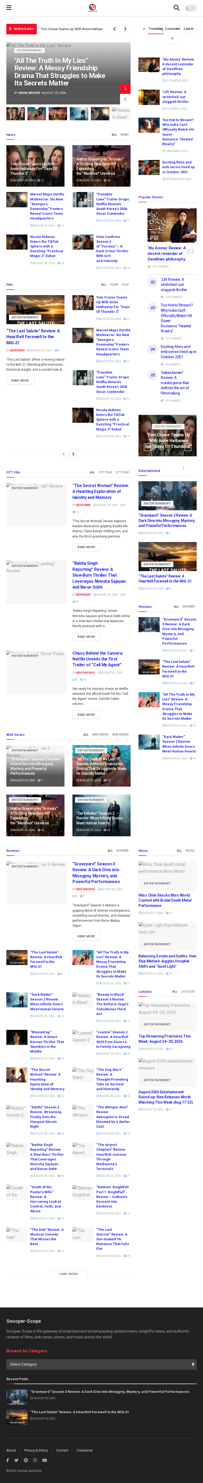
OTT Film (105, 472)
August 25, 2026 (111, 672)
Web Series (100, 734)
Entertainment (29, 50)
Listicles (188, 991)
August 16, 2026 (152, 1109)
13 (108, 780)
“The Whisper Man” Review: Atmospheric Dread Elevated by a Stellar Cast (113, 1116)
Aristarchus (85, 672)
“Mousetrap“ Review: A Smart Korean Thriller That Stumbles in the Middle (47, 1041)
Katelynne (83, 505)
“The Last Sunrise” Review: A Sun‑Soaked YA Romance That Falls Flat (112, 1239)
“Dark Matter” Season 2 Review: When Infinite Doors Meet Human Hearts (99, 818)
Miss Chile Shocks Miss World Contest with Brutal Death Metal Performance (165, 900)
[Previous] (64, 454)
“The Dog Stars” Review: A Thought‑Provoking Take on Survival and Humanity (112, 1079)
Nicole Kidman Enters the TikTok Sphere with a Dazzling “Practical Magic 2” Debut (46, 246)
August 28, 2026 (44, 263)
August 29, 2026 (90, 180)
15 (170, 913)
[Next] (73, 454)
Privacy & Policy (36, 1450)
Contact (62, 1450)
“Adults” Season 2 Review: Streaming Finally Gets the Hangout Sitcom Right (45, 1116)
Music (190, 850)
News (125, 134)
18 (128, 1053)
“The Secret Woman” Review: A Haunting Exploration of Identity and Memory (100, 491)
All (114, 134)
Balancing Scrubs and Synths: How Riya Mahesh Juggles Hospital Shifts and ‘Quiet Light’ (167, 961)
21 (128, 1175)
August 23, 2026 (152, 1049)
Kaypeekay (17, 350)
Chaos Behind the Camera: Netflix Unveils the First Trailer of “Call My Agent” (97, 659)
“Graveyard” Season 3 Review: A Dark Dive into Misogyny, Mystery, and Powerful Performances (167, 520)
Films (114, 284)
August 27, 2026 (110, 1175)
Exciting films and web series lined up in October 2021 (178, 167)
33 (170, 1049)
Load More (68, 1274)
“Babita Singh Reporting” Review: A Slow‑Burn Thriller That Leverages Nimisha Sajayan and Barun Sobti (99, 575)
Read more (20, 380)
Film (125, 284)
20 (128, 1256)
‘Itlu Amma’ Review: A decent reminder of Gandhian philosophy (166, 253)
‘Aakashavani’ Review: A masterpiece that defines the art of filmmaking (175, 382)
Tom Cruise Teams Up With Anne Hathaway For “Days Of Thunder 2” (33, 169)
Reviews (189, 606)
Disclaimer (85, 1450)
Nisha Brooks (29, 93)
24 (77, 601)
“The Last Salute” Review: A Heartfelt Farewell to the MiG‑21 (33, 336)
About (11, 1450)
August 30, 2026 (24, 180)
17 (62, 225)
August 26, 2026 (44, 1218)
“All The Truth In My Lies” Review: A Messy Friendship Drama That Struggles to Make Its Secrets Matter (59, 72)
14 (108, 180)
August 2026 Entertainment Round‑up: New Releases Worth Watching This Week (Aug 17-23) (166, 1097)
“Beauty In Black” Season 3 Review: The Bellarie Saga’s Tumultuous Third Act (112, 1004)
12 (42, 180)
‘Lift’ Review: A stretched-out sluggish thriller (175, 96)
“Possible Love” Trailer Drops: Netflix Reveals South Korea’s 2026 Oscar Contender (113, 203)
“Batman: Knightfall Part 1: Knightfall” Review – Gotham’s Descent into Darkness (112, 1196)
